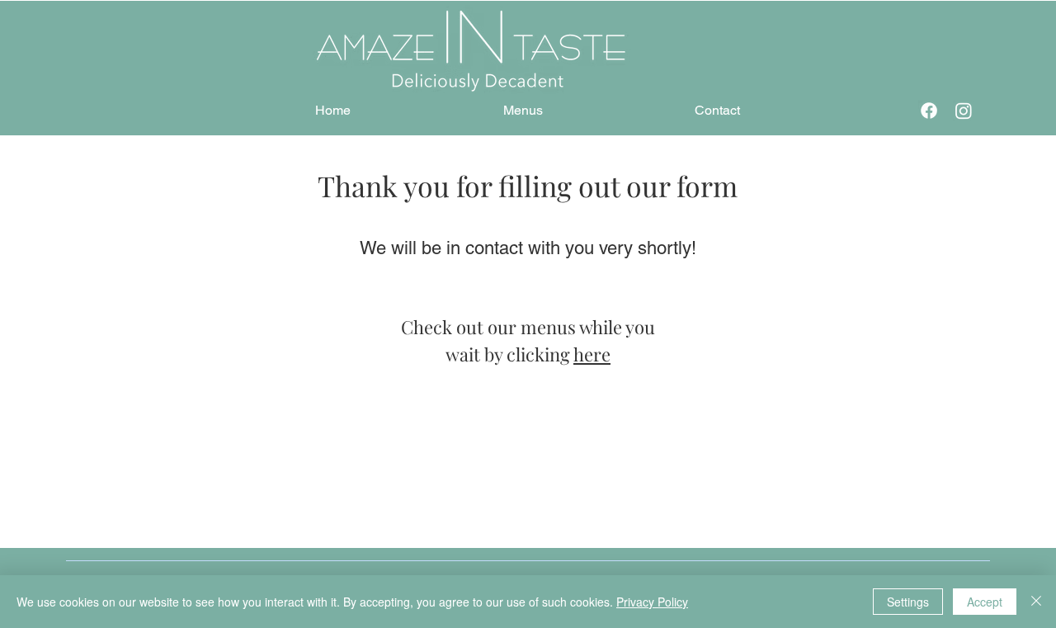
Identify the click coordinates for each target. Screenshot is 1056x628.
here (591, 354)
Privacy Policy (652, 601)
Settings (908, 601)
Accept (984, 601)
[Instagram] (963, 110)
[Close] (1036, 601)
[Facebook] (929, 110)
